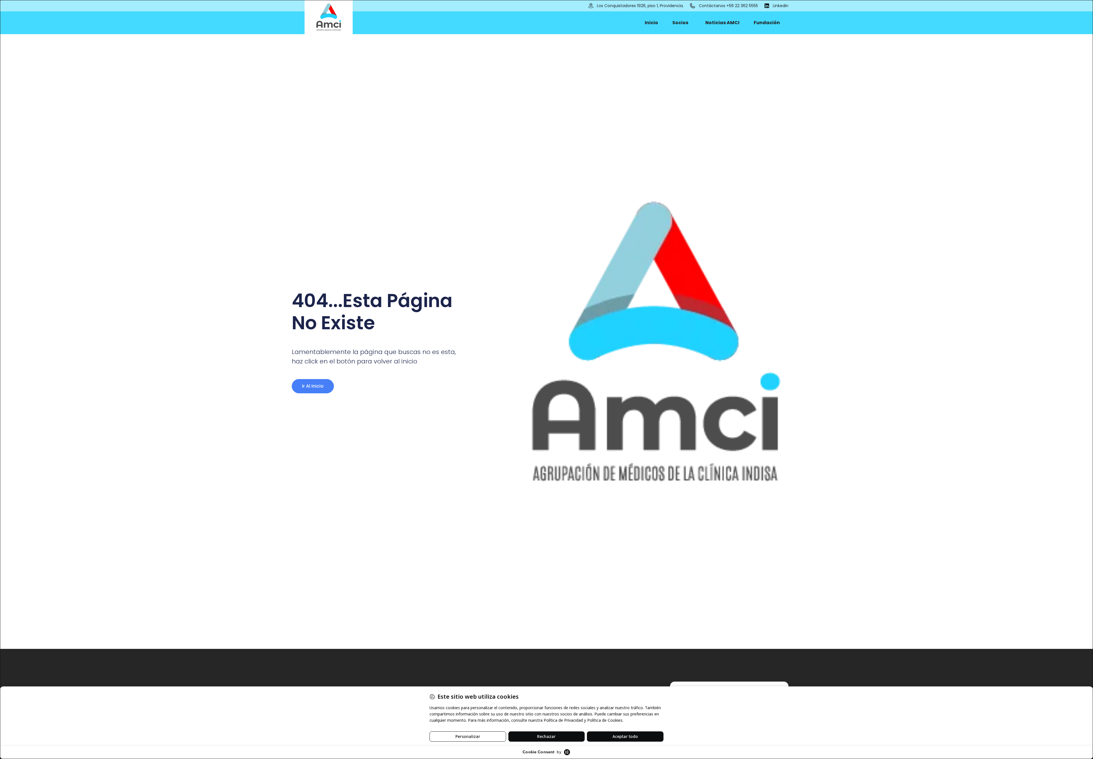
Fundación (767, 22)
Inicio (651, 22)
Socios (680, 22)
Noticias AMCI (722, 22)
